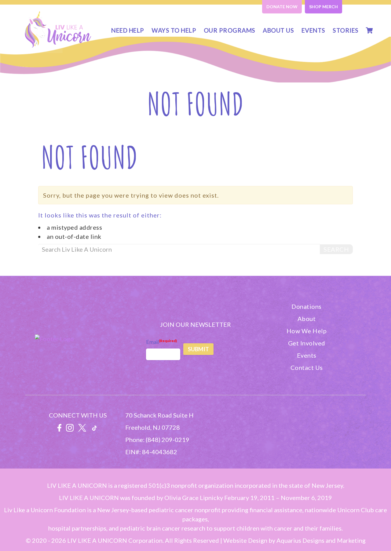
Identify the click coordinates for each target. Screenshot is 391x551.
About (307, 318)
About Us (278, 30)
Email (161, 341)
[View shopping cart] (369, 30)
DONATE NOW (282, 6)
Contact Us (307, 367)
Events (313, 30)
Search (336, 249)
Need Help (127, 30)
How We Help (307, 330)
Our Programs (229, 30)
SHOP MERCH (323, 6)
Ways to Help (174, 30)
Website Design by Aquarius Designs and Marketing (294, 540)
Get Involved (306, 343)
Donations (306, 306)
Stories (346, 30)
